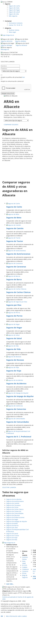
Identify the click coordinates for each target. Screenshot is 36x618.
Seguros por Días (13, 305)
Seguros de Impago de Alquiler (20, 396)
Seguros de (6, 41)
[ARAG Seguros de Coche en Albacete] (13, 203)
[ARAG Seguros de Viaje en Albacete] (12, 367)
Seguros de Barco (14, 279)
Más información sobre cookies (16, 616)
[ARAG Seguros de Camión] (13, 225)
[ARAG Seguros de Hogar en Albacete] (13, 324)
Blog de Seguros (25, 576)
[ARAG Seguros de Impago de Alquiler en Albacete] (17, 393)
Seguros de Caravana (13, 505)
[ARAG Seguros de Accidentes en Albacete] (14, 380)
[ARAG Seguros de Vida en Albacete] (12, 346)
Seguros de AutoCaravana (15, 501)
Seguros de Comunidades (17, 422)
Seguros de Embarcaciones (15, 517)
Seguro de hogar (14, 10)
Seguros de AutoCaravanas (18, 254)
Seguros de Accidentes (16, 383)
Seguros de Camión (15, 228)
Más (5, 49)
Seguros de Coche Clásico (14, 509)
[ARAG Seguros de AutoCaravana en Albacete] (16, 250)
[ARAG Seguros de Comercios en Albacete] (14, 406)
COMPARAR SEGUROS (11, 125)
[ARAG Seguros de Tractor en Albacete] (13, 238)
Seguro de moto (14, 8)
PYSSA (24, 573)
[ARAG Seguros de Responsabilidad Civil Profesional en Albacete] (20, 432)
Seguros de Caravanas (16, 266)
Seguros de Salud (14, 338)
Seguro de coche (14, 6)
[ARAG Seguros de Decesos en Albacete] (13, 357)
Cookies (24, 567)
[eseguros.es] (14, 36)
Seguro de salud (14, 12)
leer (23, 77)
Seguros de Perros (14, 316)
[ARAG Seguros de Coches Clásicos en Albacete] (16, 289)
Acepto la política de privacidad (11, 77)
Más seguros (13, 16)
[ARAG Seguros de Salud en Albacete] (13, 335)
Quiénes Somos (14, 30)
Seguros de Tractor (14, 241)
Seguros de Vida (13, 349)
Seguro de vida (14, 14)
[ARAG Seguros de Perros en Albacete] (13, 312)
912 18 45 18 (5, 57)
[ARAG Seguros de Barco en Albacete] (13, 276)
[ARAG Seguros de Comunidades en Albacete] (15, 418)
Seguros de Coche (14, 207)
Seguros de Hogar (14, 327)
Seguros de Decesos (15, 360)
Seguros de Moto (13, 217)
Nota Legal (12, 32)
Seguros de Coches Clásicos (18, 292)
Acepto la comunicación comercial (12, 81)
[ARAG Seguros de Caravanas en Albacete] (14, 263)
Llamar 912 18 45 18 (15, 25)
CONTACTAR (13, 52)
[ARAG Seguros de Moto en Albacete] (12, 214)
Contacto (25, 571)
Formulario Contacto (15, 23)
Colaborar (25, 569)
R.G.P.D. (24, 565)
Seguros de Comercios (16, 409)
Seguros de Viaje (13, 370)
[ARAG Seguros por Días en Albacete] (16, 302)
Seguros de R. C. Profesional (18, 436)
